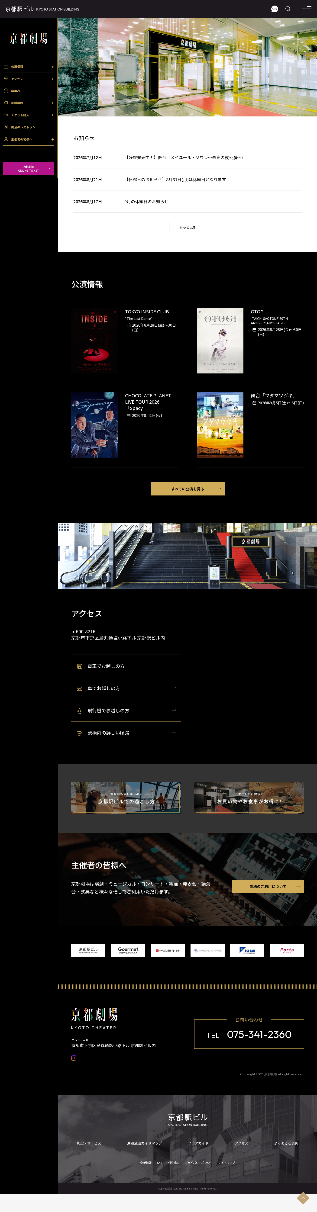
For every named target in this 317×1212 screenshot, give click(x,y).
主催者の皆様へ (21, 139)
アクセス (17, 79)
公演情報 (17, 66)
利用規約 (173, 1162)
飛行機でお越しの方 (108, 710)
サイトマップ (226, 1162)
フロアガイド (198, 1143)
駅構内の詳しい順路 (108, 732)
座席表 (15, 91)
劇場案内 (17, 103)
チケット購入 (20, 115)
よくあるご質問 (286, 1143)
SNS (159, 1162)
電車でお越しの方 (106, 665)
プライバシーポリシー (199, 1162)
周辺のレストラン (23, 127)
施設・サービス (89, 1143)
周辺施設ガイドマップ (144, 1143)
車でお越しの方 (103, 688)
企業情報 (146, 1162)
